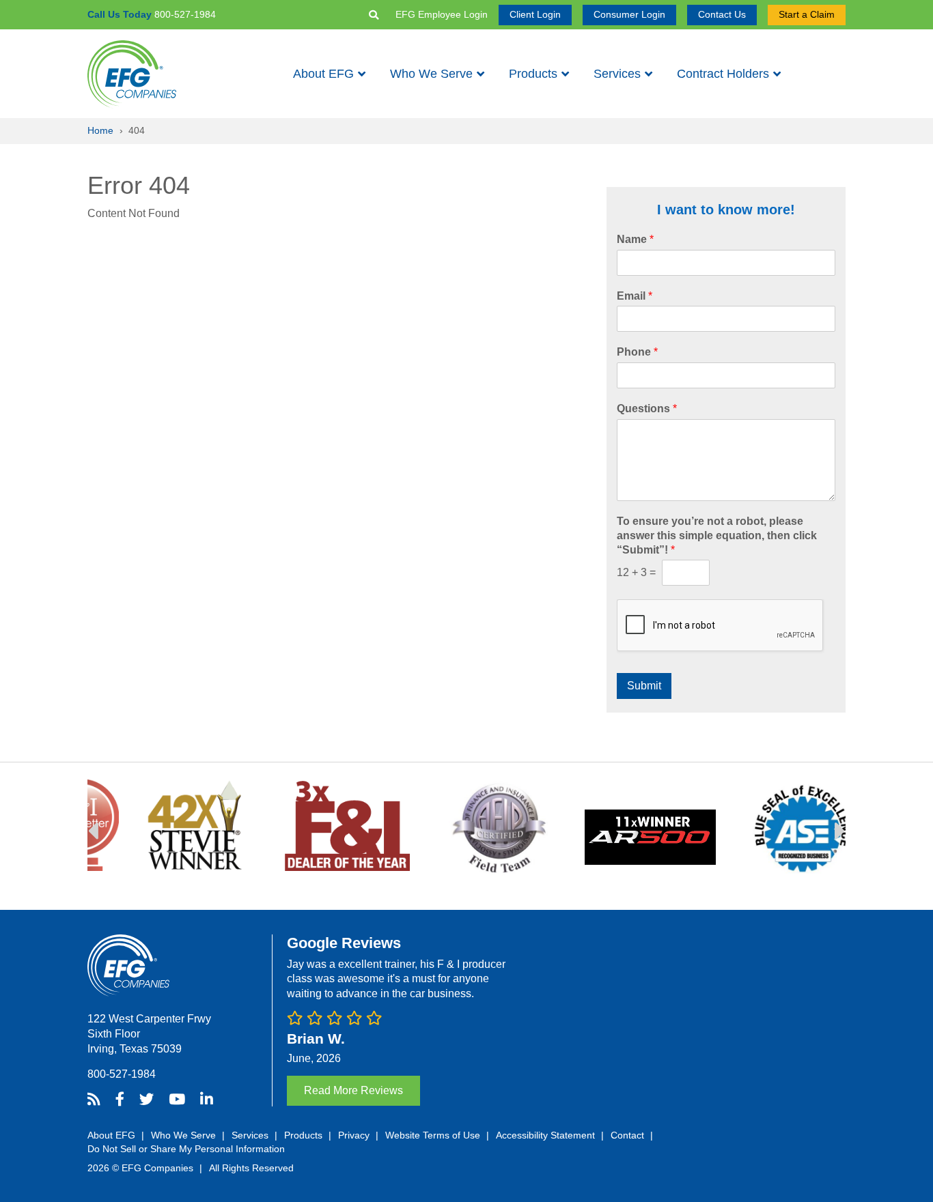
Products (533, 74)
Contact (627, 1135)
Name (635, 239)
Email (634, 296)
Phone (637, 352)
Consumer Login (629, 14)
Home (100, 130)
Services (617, 74)
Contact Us (722, 14)
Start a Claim (807, 14)
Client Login (535, 14)
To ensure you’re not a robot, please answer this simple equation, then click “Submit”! (717, 535)
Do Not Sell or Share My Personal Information (186, 1148)
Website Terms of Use (432, 1135)
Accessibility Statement (545, 1135)
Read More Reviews (353, 1090)
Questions (647, 408)
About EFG (323, 74)
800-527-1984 (121, 1074)
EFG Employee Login (441, 14)
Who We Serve (431, 74)
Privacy (354, 1135)
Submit (644, 685)
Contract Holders (723, 74)
